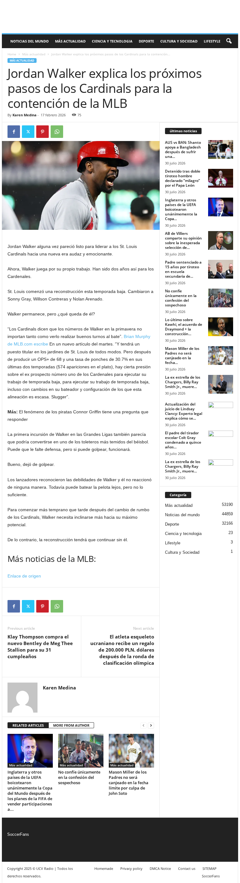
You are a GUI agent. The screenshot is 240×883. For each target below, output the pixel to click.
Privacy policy (131, 868)
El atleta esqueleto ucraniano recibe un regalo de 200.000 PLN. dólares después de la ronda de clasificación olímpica (122, 649)
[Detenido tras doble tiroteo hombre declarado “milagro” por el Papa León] (220, 178)
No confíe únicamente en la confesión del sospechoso (79, 777)
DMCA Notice (160, 868)
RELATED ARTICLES (28, 725)
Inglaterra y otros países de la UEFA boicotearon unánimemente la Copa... (181, 209)
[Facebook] (14, 131)
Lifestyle (212, 41)
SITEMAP (209, 868)
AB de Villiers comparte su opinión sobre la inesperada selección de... (183, 240)
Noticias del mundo (29, 41)
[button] (229, 41)
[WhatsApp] (57, 131)
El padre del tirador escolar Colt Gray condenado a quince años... (183, 440)
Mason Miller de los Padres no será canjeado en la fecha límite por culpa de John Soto (128, 782)
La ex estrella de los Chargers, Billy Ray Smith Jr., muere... (182, 382)
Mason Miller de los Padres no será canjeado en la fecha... (182, 355)
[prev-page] (143, 725)
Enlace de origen (24, 575)
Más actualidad (70, 41)
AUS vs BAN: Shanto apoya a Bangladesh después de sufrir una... (183, 149)
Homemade (103, 868)
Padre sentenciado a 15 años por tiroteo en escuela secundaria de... (183, 269)
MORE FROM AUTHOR (71, 725)
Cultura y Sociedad (179, 41)
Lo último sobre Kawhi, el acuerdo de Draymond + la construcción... (183, 326)
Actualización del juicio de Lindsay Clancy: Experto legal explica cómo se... (183, 411)
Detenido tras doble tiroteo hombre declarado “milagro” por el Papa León (182, 178)
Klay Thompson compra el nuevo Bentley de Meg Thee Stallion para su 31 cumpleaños (40, 646)
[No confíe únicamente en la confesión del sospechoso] (80, 751)
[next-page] (151, 725)
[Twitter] (28, 131)
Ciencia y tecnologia (112, 41)
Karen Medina (24, 115)
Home (12, 54)
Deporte (146, 41)
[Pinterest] (42, 131)
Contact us (186, 868)
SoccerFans (18, 834)
